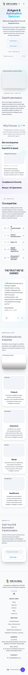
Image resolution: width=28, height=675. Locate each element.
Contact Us (14, 613)
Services (14, 608)
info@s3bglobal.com (15, 657)
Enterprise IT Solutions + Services (14, 632)
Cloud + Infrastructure (14, 624)
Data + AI (14, 627)
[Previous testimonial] (18, 318)
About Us (14, 605)
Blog (14, 610)
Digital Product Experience (14, 629)
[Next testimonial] (22, 318)
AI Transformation (14, 621)
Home (14, 602)
